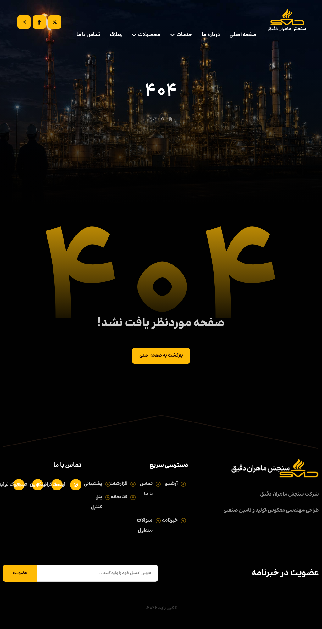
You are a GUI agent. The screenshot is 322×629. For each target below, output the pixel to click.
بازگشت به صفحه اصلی (161, 356)
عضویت (20, 573)
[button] (54, 22)
